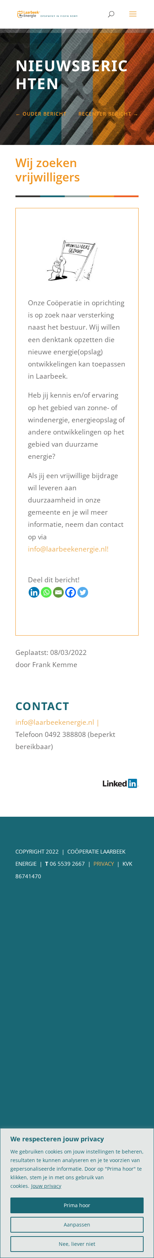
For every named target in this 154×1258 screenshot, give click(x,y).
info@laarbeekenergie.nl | (57, 722)
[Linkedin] (34, 592)
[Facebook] (70, 592)
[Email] (58, 592)
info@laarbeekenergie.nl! (68, 549)
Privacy (103, 863)
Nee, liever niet (77, 1243)
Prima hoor (77, 1205)
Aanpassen (77, 1224)
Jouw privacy (46, 1185)
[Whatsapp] (46, 592)
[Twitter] (82, 592)
